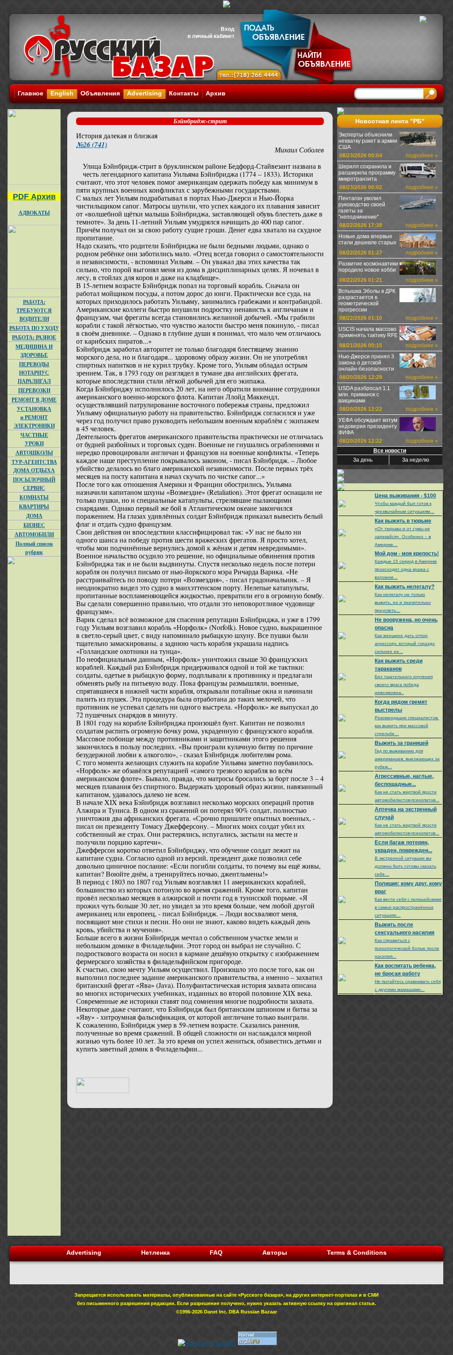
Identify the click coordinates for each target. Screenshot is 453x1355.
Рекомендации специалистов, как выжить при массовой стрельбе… (407, 725)
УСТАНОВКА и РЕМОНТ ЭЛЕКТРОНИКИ (34, 417)
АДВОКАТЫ (34, 212)
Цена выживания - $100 (405, 496)
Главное (30, 93)
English (61, 93)
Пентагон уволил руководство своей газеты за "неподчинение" (361, 207)
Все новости (389, 451)
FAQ (216, 1252)
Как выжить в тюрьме (403, 521)
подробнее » (422, 155)
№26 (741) (91, 144)
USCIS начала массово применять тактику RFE (368, 332)
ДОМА (34, 516)
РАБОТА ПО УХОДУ (34, 328)
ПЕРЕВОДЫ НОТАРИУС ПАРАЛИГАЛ (34, 373)
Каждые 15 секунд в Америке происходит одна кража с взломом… (406, 569)
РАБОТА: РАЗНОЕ (34, 337)
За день (362, 460)
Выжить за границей (401, 743)
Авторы (274, 1252)
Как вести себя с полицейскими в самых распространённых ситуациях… (408, 907)
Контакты (184, 93)
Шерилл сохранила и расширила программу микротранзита (366, 172)
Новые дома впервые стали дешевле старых (367, 239)
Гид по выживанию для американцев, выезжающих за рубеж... (407, 758)
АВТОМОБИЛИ (34, 534)
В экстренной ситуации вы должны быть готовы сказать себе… (405, 866)
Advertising (144, 93)
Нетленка (155, 1252)
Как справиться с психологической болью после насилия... (407, 948)
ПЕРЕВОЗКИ (34, 390)
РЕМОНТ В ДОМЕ (34, 399)
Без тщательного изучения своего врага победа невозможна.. (404, 684)
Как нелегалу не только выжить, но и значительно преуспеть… (403, 602)
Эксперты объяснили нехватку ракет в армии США (367, 141)
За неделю (415, 460)
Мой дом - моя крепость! (407, 553)
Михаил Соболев (299, 149)
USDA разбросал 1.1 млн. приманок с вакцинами (364, 394)
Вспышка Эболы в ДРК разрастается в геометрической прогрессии (366, 300)
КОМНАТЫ (34, 497)
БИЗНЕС (34, 525)
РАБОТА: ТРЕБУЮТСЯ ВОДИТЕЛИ (34, 310)
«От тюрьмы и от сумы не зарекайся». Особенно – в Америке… (403, 536)
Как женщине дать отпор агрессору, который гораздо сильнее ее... (405, 643)
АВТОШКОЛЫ (34, 452)
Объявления (100, 93)
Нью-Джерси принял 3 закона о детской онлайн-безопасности (366, 362)
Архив (216, 93)
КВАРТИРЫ (34, 506)
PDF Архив (34, 196)
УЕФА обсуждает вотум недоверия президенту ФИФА (367, 426)
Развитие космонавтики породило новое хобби (368, 267)
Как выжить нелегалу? (404, 587)
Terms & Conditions (357, 1252)
